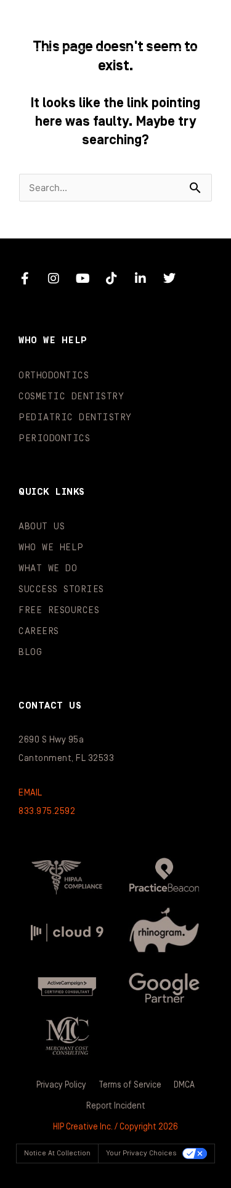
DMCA (184, 1085)
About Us (41, 526)
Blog (30, 652)
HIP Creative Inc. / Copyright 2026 (115, 1127)
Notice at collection (57, 1153)
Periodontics (54, 438)
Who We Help (51, 547)
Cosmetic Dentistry (71, 396)
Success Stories (61, 589)
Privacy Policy (61, 1085)
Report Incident (115, 1106)
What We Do (47, 568)
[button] (196, 24)
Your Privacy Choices (141, 1153)
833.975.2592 (46, 811)
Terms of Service (130, 1085)
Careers (38, 631)
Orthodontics (53, 375)
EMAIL (30, 792)
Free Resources (58, 610)
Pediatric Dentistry (75, 417)
